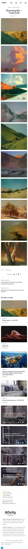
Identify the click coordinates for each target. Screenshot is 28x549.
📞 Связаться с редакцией (9, 503)
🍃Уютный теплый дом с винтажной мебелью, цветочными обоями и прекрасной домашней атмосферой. (14, 414)
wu (3, 270)
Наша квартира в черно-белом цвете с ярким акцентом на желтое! (13, 475)
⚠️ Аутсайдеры (6, 495)
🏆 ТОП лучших (6, 492)
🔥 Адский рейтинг (7, 493)
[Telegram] (2, 548)
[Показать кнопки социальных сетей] (11, 2)
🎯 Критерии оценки (8, 501)
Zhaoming (8, 270)
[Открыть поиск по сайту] (20, 2)
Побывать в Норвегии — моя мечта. (13, 454)
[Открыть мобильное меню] (25, 2)
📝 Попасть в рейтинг (8, 500)
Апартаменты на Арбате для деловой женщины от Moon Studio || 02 (14, 435)
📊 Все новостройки (8, 497)
